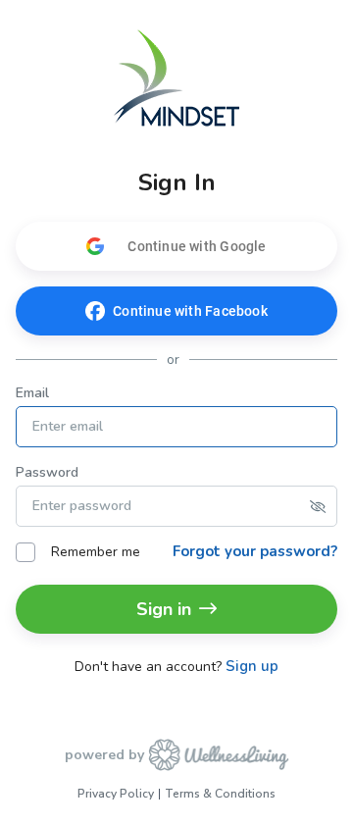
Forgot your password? (255, 551)
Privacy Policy (115, 793)
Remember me (95, 551)
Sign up (252, 666)
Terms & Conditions (220, 793)
